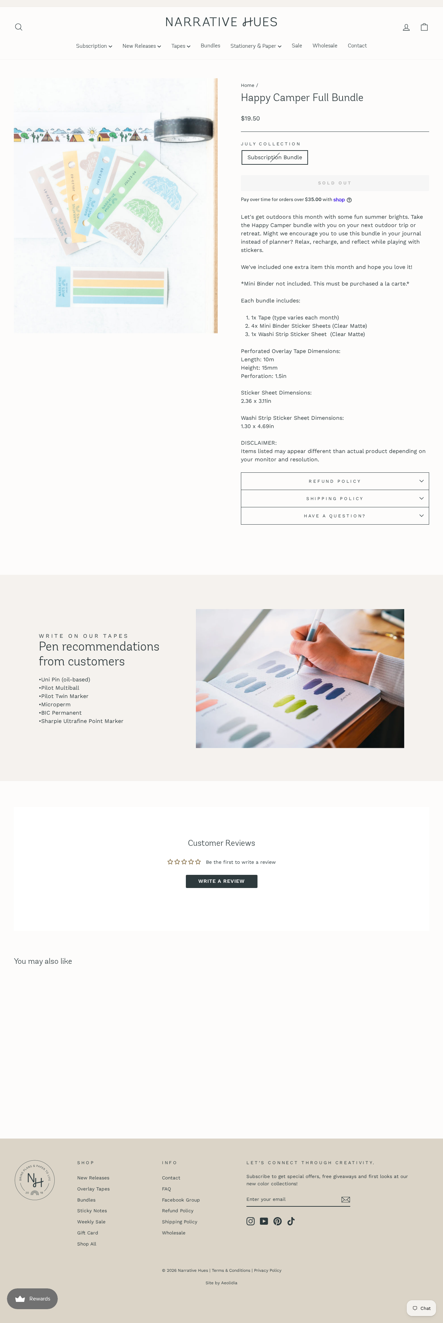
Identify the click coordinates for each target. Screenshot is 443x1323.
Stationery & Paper (253, 46)
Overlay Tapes (93, 1188)
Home (247, 85)
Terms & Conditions (231, 1270)
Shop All (86, 1244)
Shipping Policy (335, 498)
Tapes (178, 46)
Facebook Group (181, 1200)
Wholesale (325, 46)
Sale (297, 46)
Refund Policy (335, 481)
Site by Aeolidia (221, 1282)
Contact (357, 46)
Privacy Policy (267, 1270)
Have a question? (335, 515)
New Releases (139, 46)
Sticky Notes (92, 1210)
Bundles (210, 46)
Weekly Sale (91, 1221)
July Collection (271, 143)
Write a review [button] (221, 881)
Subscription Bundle (274, 157)
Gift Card (87, 1232)
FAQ (166, 1188)
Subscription (91, 46)
